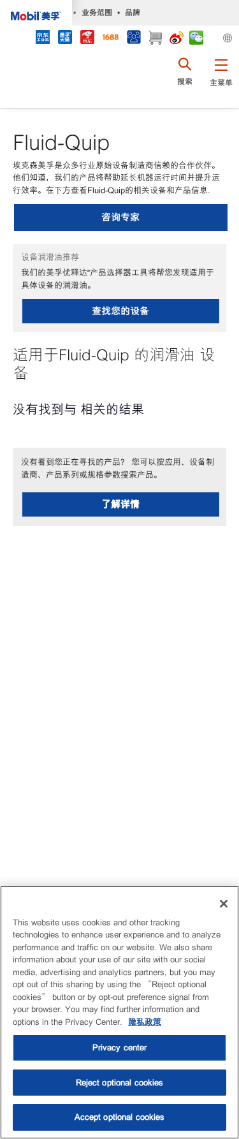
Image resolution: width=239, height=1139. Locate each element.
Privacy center (119, 1047)
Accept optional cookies (120, 1117)
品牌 (132, 12)
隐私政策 (144, 1022)
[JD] (87, 38)
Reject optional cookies (120, 1082)
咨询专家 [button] (120, 217)
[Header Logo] (36, 13)
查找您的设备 (120, 310)
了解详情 (120, 504)
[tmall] (65, 38)
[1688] (110, 38)
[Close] (224, 904)
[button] (221, 79)
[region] (119, 1012)
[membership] (133, 38)
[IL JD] (42, 38)
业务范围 (97, 12)
